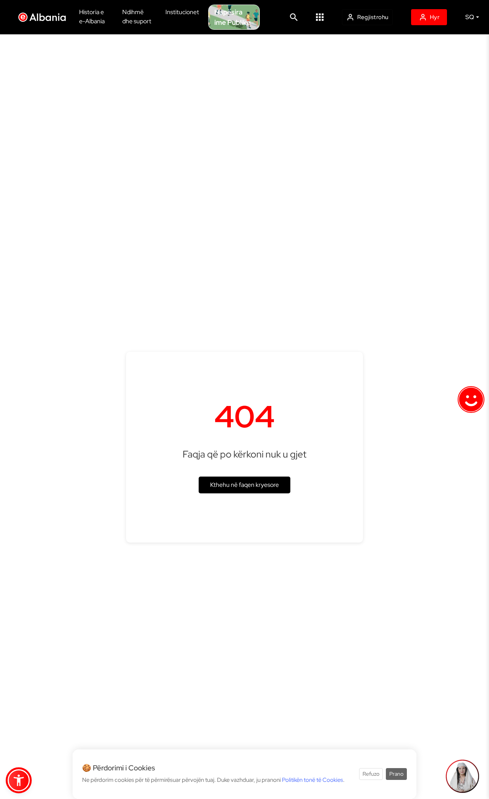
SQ (469, 17)
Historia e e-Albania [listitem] (92, 16)
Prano (396, 774)
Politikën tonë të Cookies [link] (312, 780)
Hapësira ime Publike (232, 17)
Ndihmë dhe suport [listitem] (136, 16)
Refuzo (371, 774)
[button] (320, 17)
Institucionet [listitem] (182, 12)
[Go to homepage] (44, 17)
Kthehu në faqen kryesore (244, 485)
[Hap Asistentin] (462, 776)
